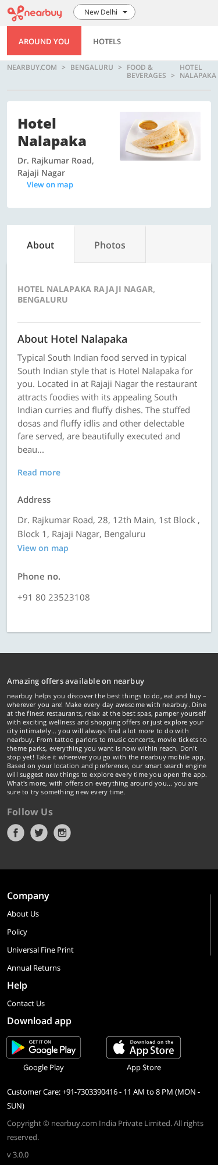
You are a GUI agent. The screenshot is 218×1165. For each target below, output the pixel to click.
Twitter (39, 832)
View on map (50, 184)
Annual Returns (33, 967)
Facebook (15, 832)
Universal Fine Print (40, 949)
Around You (44, 41)
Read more (38, 472)
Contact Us (26, 1003)
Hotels (107, 41)
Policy (17, 931)
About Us (23, 913)
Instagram (62, 832)
